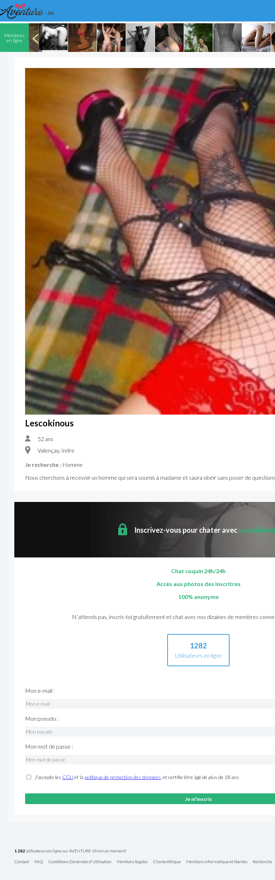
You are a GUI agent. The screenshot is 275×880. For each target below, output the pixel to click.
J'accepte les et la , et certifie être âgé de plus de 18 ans (137, 777)
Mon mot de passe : (49, 746)
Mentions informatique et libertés (216, 862)
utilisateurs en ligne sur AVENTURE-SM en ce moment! (70, 851)
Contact (21, 862)
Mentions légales (132, 862)
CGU (67, 777)
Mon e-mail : (40, 690)
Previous (35, 37)
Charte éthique (167, 862)
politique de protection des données (123, 777)
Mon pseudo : (41, 718)
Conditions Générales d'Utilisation (79, 862)
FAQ (38, 862)
